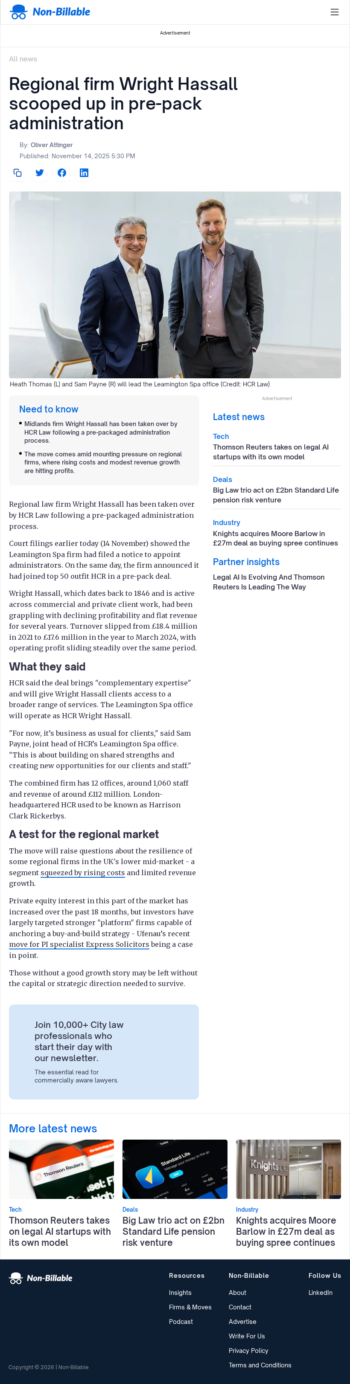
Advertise (243, 1321)
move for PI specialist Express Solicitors (79, 944)
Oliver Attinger (52, 144)
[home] (49, 12)
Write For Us (247, 1336)
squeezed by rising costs (83, 872)
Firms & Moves (190, 1307)
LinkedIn (320, 1292)
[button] (334, 12)
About (237, 1292)
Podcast (181, 1321)
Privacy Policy (248, 1350)
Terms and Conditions (260, 1365)
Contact (240, 1307)
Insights (180, 1292)
